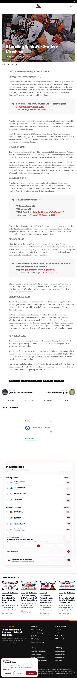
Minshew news (59, 381)
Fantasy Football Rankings (38, 651)
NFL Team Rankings (36, 630)
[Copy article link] (12, 64)
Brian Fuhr (46, 613)
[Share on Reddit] (8, 64)
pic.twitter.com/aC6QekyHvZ (49, 212)
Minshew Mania (48, 381)
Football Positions (60, 657)
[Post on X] (21, 64)
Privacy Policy (6, 669)
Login (50, 421)
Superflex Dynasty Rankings (39, 660)
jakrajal (11, 56)
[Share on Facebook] (17, 64)
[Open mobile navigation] (74, 6)
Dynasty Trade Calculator (38, 657)
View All (67, 477)
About (59, 673)
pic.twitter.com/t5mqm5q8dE (40, 270)
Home (7, 18)
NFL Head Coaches (60, 639)
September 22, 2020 (45, 110)
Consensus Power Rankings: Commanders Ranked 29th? (47, 599)
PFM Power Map (59, 636)
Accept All (31, 673)
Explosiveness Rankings (37, 642)
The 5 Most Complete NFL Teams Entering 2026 (9, 599)
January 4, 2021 (48, 215)
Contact (64, 673)
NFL (12, 18)
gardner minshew (14, 381)
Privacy (69, 673)
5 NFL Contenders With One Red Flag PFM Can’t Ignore (67, 599)
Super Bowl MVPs (60, 654)
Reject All (19, 673)
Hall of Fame (58, 660)
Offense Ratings (35, 639)
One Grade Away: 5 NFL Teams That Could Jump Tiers (29, 598)
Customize (8, 673)
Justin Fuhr (8, 613)
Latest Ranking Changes (37, 633)
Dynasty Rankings (36, 654)
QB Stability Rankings (37, 636)
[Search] (71, 6)
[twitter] (74, 1)
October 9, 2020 (50, 272)
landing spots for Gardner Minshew (31, 381)
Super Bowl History (60, 651)
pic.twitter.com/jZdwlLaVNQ (29, 107)
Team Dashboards (60, 630)
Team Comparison (60, 633)
